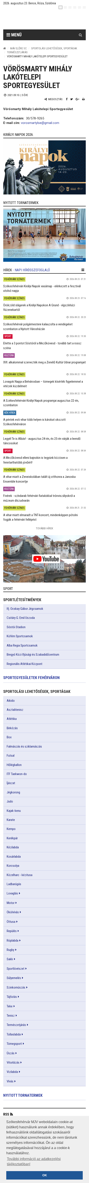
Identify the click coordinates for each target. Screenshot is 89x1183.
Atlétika (12, 719)
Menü (16, 34)
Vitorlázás (13, 1062)
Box (9, 737)
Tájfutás (12, 997)
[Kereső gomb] (80, 34)
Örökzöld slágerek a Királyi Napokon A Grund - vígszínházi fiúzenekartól (39, 307)
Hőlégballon (14, 765)
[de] (74, 7)
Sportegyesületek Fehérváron (31, 677)
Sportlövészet (15, 969)
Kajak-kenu (14, 811)
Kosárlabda (14, 857)
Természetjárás (17, 52)
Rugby (10, 950)
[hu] (60, 7)
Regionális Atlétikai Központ (24, 664)
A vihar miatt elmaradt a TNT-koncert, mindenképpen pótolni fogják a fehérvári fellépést (40, 517)
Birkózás (12, 728)
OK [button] (44, 1175)
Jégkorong (13, 792)
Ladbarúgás (14, 884)
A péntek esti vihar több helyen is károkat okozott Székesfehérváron (34, 422)
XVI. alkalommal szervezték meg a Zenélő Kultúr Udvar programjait (44, 362)
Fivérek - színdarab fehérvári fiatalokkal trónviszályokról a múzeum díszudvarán (39, 498)
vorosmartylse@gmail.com (40, 123)
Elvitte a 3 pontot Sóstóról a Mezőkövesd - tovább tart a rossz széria (42, 345)
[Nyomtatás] (83, 99)
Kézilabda (13, 847)
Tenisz (11, 1016)
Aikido (11, 701)
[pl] (70, 7)
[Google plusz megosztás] (77, 99)
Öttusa (11, 922)
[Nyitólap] (4, 48)
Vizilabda (12, 1072)
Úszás (10, 1053)
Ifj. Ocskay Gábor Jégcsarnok (25, 609)
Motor (10, 903)
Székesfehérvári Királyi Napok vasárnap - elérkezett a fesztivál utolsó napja (42, 288)
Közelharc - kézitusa (19, 875)
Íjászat (11, 783)
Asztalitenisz (15, 710)
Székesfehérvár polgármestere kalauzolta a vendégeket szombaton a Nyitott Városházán (38, 326)
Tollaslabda (14, 1034)
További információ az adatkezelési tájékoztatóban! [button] (34, 1161)
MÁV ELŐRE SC (18, 48)
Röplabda (12, 940)
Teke (10, 1006)
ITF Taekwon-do (17, 774)
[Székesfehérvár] (42, 19)
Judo (10, 801)
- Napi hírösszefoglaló (31, 270)
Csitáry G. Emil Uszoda (21, 618)
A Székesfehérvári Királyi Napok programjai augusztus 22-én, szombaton (41, 403)
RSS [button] (6, 1114)
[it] (79, 7)
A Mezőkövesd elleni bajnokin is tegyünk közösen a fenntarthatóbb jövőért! (35, 460)
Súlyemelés (14, 978)
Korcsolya (13, 866)
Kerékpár (12, 838)
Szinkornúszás (16, 987)
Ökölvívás (13, 912)
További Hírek (44, 528)
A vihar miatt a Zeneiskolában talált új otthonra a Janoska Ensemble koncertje (39, 479)
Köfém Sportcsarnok (20, 636)
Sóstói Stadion (16, 627)
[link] (44, 167)
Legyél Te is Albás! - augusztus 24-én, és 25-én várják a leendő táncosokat (42, 441)
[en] (65, 7)
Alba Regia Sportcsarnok (22, 645)
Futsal (10, 756)
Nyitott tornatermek (23, 1095)
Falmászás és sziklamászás (24, 746)
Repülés (12, 931)
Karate (11, 820)
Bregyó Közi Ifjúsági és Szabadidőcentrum (33, 655)
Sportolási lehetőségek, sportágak (54, 48)
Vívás (10, 1081)
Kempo (11, 829)
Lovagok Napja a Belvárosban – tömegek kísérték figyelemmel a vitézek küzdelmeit (43, 384)
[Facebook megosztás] (66, 99)
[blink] (84, 7)
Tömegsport (14, 1044)
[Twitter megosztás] (71, 99)
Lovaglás (12, 893)
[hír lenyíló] (83, 270)
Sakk (10, 959)
